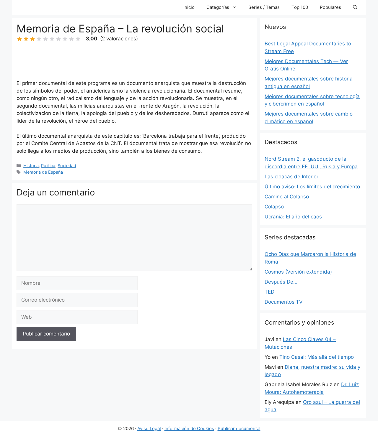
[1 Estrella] (19, 39)
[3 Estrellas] (32, 39)
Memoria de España (43, 172)
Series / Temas (264, 7)
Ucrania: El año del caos (293, 217)
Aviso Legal (149, 428)
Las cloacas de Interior (291, 177)
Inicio (189, 7)
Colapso (274, 207)
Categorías (217, 7)
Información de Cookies (189, 428)
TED (269, 292)
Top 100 (299, 7)
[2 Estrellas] (26, 39)
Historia (31, 165)
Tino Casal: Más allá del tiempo (316, 357)
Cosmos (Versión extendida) (298, 272)
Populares (330, 7)
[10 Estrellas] (78, 39)
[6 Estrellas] (52, 39)
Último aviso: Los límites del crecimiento (312, 187)
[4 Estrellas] (39, 39)
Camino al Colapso (287, 197)
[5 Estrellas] (45, 39)
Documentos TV (284, 302)
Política (48, 165)
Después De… (281, 282)
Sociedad (67, 165)
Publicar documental (239, 428)
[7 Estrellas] (58, 39)
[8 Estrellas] (65, 39)
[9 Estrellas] (71, 39)
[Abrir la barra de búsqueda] (355, 7)
